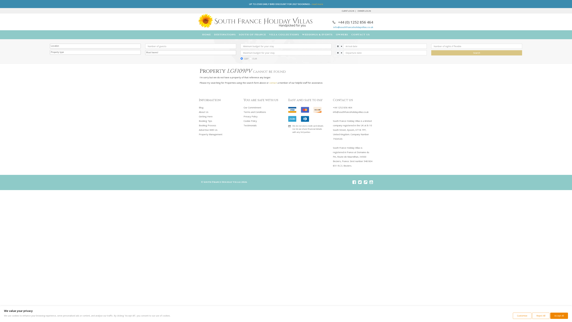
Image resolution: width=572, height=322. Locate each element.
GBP (246, 58)
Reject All (540, 315)
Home (206, 34)
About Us (203, 111)
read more (317, 4)
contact (273, 82)
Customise (522, 315)
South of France (252, 34)
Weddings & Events (317, 34)
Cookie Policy (250, 120)
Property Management (210, 134)
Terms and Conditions (255, 111)
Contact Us (360, 34)
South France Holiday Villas (222, 182)
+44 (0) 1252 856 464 (355, 22)
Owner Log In (364, 11)
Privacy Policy (251, 116)
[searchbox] (96, 46)
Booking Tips (205, 120)
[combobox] (95, 46)
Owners (342, 34)
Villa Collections (284, 34)
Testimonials (250, 125)
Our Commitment (252, 107)
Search (476, 52)
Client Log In (348, 11)
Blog (201, 107)
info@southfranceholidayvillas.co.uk (353, 27)
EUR (254, 58)
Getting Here (206, 116)
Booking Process (207, 125)
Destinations (225, 34)
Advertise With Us (208, 129)
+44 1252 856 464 (342, 107)
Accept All (559, 315)
